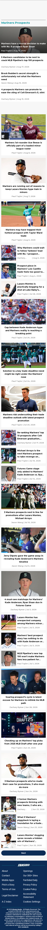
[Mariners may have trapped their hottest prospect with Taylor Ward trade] (23, 222)
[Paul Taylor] (6, 50)
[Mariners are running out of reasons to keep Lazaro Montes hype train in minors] (23, 178)
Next (23, 853)
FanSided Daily (30, 880)
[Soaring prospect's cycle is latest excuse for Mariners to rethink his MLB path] (23, 689)
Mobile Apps (8, 880)
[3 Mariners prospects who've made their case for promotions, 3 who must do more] (23, 773)
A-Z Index (6, 901)
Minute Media (17, 909)
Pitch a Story (8, 884)
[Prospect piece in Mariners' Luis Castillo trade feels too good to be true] (23, 271)
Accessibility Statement (29, 895)
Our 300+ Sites (30, 875)
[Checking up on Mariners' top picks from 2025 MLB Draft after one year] (23, 731)
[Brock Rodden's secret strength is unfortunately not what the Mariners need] (23, 78)
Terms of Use (8, 889)
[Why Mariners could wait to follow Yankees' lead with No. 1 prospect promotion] (23, 253)
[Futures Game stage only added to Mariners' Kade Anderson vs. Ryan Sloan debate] (23, 473)
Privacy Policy (30, 884)
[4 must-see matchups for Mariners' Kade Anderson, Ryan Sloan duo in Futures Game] (23, 591)
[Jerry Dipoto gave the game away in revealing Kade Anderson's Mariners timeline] (23, 548)
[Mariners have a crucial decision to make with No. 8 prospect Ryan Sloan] (23, 40)
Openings (28, 871)
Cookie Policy (30, 889)
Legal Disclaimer (10, 895)
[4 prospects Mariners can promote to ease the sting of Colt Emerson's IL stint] (23, 94)
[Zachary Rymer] (8, 67)
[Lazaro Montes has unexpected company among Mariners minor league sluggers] (23, 622)
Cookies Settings (31, 901)
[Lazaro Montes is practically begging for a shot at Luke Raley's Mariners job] (23, 289)
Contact (6, 875)
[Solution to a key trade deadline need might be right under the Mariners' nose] (23, 363)
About (5, 871)
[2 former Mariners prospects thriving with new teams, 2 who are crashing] (23, 804)
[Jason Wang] (7, 83)
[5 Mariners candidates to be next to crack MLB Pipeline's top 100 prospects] (23, 62)
